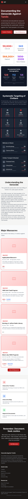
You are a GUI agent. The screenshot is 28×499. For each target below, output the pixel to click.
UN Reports (3, 484)
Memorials (3, 475)
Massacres (3, 471)
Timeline (3, 469)
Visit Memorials (14, 444)
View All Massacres (20, 32)
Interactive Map (4, 476)
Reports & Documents (5, 473)
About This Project (5, 483)
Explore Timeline (7, 32)
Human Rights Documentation (7, 486)
